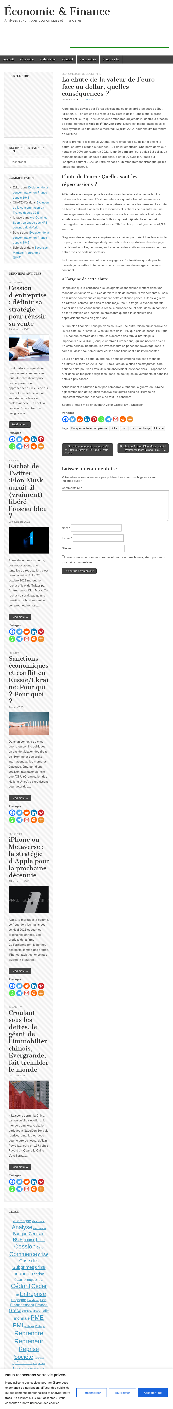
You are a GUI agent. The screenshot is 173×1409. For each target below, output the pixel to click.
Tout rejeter (122, 1392)
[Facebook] (65, 419)
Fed (43, 1300)
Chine (39, 1247)
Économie (68, 73)
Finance (14, 460)
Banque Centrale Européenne (89, 428)
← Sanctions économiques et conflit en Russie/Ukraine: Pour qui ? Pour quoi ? (87, 450)
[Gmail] (115, 419)
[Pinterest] (94, 419)
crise (43, 1254)
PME (37, 1317)
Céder (39, 1286)
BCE (18, 1239)
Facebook (33, 1300)
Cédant (20, 1286)
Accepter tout (153, 1392)
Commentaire (72, 488)
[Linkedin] (87, 419)
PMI (18, 1325)
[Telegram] (108, 419)
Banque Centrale (29, 1233)
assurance (39, 1228)
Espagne (18, 1300)
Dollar (114, 428)
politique (29, 1326)
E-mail (67, 538)
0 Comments (86, 99)
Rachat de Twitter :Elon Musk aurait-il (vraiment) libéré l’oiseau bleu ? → (143, 448)
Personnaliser (91, 1392)
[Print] (123, 419)
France (41, 1305)
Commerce (23, 1254)
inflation (27, 1311)
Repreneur (28, 1341)
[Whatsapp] (101, 419)
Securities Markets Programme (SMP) (30, 252)
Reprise (29, 1349)
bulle (40, 1239)
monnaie (22, 1318)
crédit (40, 1280)
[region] (86, 1389)
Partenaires (88, 59)
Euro (124, 428)
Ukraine (159, 428)
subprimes (38, 1363)
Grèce (15, 1310)
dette (15, 1295)
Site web (67, 548)
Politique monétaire (88, 73)
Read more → (19, 424)
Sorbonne (39, 1358)
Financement (22, 1305)
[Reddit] (80, 419)
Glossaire (27, 59)
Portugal (40, 1326)
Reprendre (28, 1333)
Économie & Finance (57, 11)
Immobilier (15, 1007)
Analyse (22, 1227)
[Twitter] (72, 419)
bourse (29, 1240)
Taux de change (140, 428)
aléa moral (38, 1221)
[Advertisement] (119, 41)
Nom (66, 528)
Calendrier (48, 59)
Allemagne (22, 1221)
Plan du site (111, 59)
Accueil (8, 59)
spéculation (22, 1363)
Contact (67, 59)
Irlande (36, 1311)
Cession (25, 1246)
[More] (130, 419)
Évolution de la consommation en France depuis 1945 (30, 192)
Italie (45, 1311)
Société (23, 1357)
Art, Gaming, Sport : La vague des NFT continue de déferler (30, 222)
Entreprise (16, 282)
